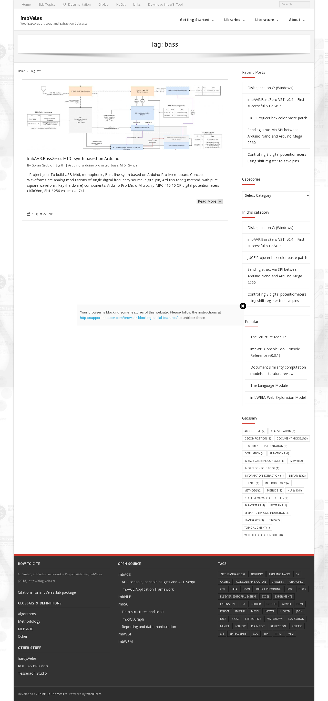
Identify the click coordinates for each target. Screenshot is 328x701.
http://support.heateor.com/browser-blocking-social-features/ (129, 318)
